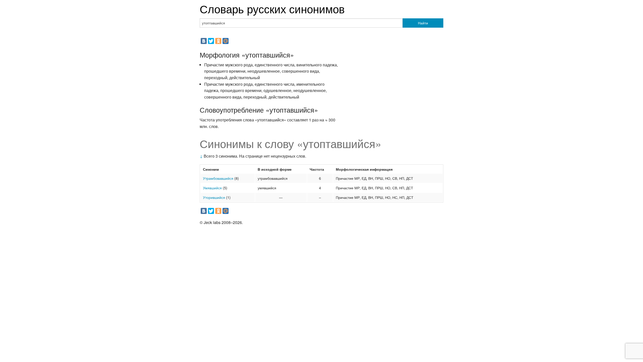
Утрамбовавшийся (218, 178)
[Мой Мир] (226, 41)
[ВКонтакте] (204, 41)
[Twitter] (211, 41)
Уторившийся (214, 197)
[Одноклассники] (218, 41)
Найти (423, 22)
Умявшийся (212, 187)
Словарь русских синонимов (272, 8)
